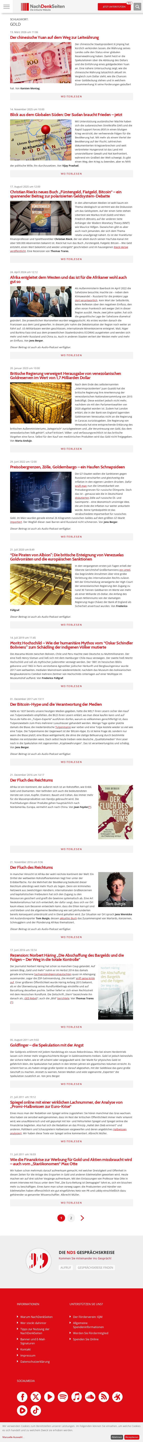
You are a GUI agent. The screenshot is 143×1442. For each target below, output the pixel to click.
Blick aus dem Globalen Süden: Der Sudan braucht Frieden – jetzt (66, 114)
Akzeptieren (131, 1437)
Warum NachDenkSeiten (36, 1317)
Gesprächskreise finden (95, 1268)
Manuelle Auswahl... (13, 1437)
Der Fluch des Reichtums (31, 780)
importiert (16, 522)
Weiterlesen (71, 96)
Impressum (27, 1355)
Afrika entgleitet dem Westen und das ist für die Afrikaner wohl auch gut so (68, 279)
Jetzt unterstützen (117, 5)
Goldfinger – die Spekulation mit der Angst (47, 1045)
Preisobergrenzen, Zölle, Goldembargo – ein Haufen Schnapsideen (67, 466)
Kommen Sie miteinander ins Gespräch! (85, 1258)
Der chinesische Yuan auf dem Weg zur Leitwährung (54, 37)
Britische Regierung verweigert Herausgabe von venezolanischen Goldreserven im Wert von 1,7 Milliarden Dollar (65, 375)
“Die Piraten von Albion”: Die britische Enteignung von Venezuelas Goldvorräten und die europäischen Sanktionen (67, 557)
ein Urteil (124, 569)
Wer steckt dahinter (33, 1323)
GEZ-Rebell (31, 998)
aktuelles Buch (68, 918)
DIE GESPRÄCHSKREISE (87, 1252)
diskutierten (82, 497)
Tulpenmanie (63, 727)
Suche (137, 6)
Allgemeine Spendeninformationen (88, 1325)
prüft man (81, 485)
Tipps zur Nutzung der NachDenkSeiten (35, 1331)
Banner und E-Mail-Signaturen (32, 1341)
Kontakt (25, 1349)
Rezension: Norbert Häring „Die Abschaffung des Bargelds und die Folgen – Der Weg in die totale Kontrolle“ (67, 957)
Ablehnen (117, 1437)
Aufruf (66, 1268)
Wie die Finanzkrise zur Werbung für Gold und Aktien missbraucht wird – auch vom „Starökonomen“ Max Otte (71, 1161)
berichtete (63, 998)
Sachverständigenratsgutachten (53, 974)
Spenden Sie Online (86, 1339)
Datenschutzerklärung (35, 1362)
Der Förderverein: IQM (87, 1317)
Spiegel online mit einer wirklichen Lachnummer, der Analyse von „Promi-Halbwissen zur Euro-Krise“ (66, 1104)
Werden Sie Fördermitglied (90, 1333)
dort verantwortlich (86, 300)
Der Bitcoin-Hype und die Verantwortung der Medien (56, 704)
